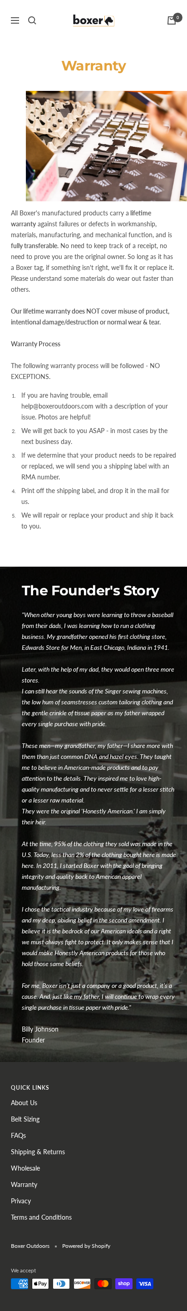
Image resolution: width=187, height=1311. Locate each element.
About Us (24, 1103)
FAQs (18, 1135)
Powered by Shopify (86, 1245)
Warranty (24, 1184)
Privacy (21, 1201)
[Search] (32, 20)
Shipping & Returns (38, 1152)
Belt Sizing (25, 1119)
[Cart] (171, 20)
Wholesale (25, 1168)
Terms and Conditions (41, 1217)
